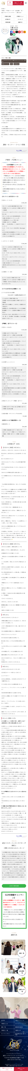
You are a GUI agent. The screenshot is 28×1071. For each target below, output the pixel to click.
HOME (3, 8)
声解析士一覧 (4, 1030)
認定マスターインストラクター (8, 12)
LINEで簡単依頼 (14, 886)
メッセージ (20, 19)
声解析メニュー (20, 16)
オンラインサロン (5, 1033)
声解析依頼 (7, 22)
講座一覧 (3, 1027)
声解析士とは (4, 1023)
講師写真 (20, 22)
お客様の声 (7, 19)
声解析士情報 (8, 16)
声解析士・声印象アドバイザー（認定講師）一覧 (11, 10)
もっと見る (19, 150)
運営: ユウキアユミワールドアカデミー (14, 1055)
